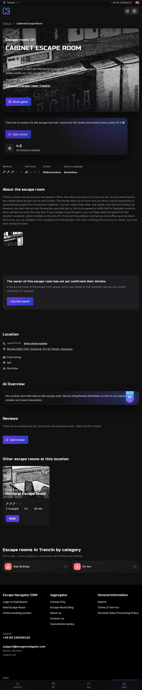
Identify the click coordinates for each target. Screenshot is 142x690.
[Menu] (131, 11)
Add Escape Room (14, 607)
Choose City (58, 601)
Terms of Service (108, 607)
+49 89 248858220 (121, 2)
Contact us (57, 618)
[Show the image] (13, 239)
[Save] (35, 471)
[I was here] (43, 471)
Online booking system (17, 613)
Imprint (102, 601)
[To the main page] (6, 11)
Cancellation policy (62, 624)
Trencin (7, 23)
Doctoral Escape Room (26, 494)
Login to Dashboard (15, 601)
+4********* (14, 343)
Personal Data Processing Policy (118, 613)
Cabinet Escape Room (29, 23)
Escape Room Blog (61, 607)
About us (55, 613)
